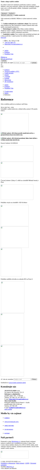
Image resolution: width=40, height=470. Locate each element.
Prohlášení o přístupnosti (8, 463)
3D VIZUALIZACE (8, 429)
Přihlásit (34, 379)
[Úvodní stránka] (6, 59)
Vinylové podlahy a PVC (11, 71)
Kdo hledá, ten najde (7, 62)
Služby (6, 50)
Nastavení (4, 13)
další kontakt (8, 409)
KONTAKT (7, 433)
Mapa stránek (20, 463)
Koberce (6, 70)
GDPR (27, 463)
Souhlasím (12, 13)
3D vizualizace (8, 81)
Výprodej (7, 76)
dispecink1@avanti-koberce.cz (18, 399)
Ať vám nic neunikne (7, 379)
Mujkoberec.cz (16, 441)
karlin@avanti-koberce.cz (17, 407)
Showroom (7, 80)
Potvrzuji (3, 37)
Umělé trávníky (9, 73)
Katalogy (7, 52)
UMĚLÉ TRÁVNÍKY (9, 425)
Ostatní (6, 75)
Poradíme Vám (8, 54)
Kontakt (6, 78)
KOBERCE (7, 418)
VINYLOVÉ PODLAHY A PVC (11, 421)
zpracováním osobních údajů (17, 382)
